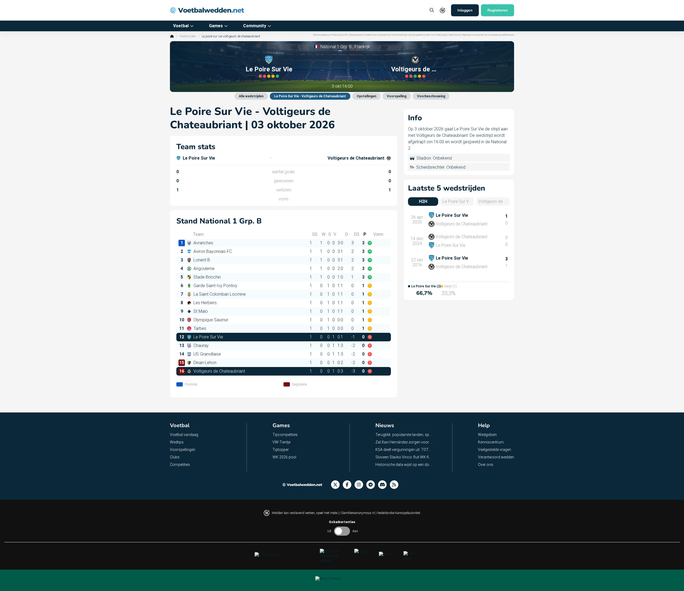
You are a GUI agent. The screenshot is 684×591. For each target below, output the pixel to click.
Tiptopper (281, 449)
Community (254, 25)
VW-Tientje (281, 442)
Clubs (175, 457)
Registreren (497, 10)
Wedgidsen (487, 434)
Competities (180, 464)
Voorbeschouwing (431, 96)
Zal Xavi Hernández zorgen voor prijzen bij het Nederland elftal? (404, 442)
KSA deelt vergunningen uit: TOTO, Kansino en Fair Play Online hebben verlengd (404, 449)
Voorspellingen (182, 449)
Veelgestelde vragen (494, 449)
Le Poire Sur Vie (269, 69)
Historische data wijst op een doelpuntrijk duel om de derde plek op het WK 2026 (404, 464)
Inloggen (464, 10)
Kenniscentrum (491, 442)
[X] (337, 484)
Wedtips (177, 442)
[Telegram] (372, 484)
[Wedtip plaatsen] (431, 10)
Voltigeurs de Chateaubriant (415, 69)
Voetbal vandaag (184, 434)
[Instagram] (360, 484)
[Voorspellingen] (396, 484)
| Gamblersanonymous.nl (358, 513)
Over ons (485, 464)
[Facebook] (349, 484)
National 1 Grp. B (336, 46)
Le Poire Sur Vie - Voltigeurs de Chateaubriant (310, 96)
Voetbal (181, 25)
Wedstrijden (188, 36)
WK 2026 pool (284, 457)
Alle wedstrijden (251, 96)
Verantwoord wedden (496, 457)
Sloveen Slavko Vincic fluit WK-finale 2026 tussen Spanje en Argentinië (404, 457)
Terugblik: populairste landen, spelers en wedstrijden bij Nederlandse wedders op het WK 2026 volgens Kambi (404, 434)
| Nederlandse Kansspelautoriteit (398, 513)
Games (216, 25)
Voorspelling (396, 96)
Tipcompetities (285, 434)
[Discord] (384, 484)
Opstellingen (366, 96)
